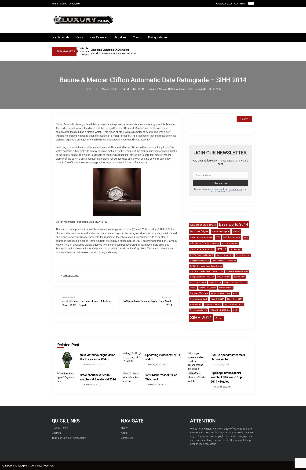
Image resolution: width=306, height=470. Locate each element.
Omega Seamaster (243, 255)
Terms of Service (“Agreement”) (69, 437)
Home (55, 3)
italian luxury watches (201, 237)
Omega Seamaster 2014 (199, 261)
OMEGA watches (223, 277)
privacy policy (235, 189)
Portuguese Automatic (198, 310)
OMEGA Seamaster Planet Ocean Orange (206, 266)
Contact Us (74, 3)
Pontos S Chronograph (213, 304)
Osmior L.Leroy (215, 282)
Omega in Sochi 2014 (224, 255)
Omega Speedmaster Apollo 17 (202, 277)
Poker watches (195, 304)
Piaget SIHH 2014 (217, 299)
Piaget (235, 293)
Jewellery (120, 37)
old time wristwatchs (230, 243)
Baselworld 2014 (233, 224)
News (79, 37)
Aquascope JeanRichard (203, 224)
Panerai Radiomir (226, 288)
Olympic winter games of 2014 (202, 249)
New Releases (99, 37)
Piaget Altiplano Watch (198, 299)
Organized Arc (239, 277)
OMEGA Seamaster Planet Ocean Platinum (206, 271)
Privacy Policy (60, 427)
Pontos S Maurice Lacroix (233, 304)
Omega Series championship (237, 271)
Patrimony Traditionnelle (220, 293)
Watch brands (60, 37)
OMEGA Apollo (235, 249)
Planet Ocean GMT (234, 299)
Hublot (236, 231)
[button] (253, 37)
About (63, 3)
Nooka (246, 238)
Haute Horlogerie (220, 231)
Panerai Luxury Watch (207, 288)
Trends (137, 37)
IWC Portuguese (231, 237)
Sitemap (56, 432)
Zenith (219, 318)
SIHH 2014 (201, 317)
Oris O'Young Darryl (198, 282)
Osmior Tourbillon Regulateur (235, 282)
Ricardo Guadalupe (220, 310)
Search (244, 119)
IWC (218, 237)
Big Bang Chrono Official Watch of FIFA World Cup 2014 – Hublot (226, 377)
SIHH (235, 310)
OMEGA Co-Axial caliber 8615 (201, 255)
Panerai (193, 288)
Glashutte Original (199, 231)
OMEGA (221, 249)
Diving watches (158, 37)
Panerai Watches (199, 293)
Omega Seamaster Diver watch (224, 261)
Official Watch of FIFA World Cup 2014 (204, 243)
